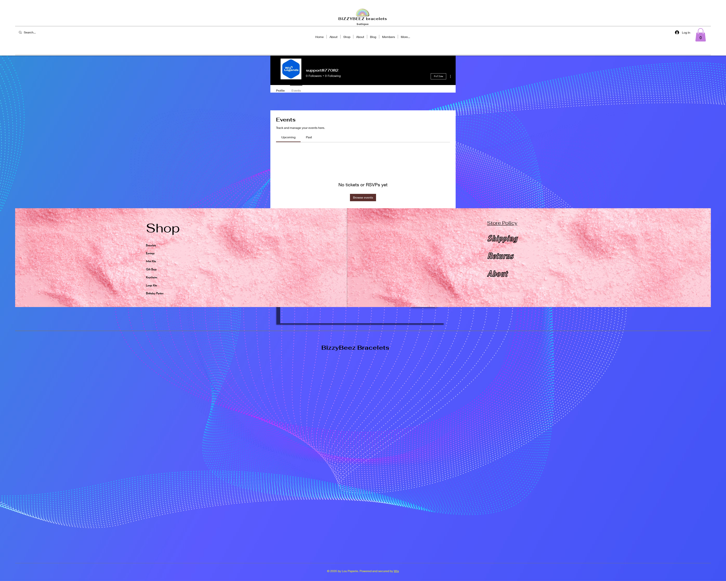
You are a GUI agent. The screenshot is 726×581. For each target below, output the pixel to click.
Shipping (502, 239)
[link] (288, 137)
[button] (700, 35)
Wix (396, 571)
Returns (500, 257)
